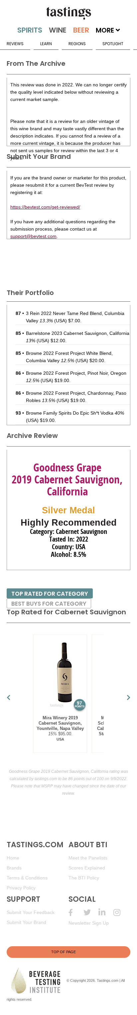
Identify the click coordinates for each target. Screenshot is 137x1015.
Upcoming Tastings (120, 912)
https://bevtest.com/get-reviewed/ (45, 207)
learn (46, 44)
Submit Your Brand (26, 922)
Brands (14, 867)
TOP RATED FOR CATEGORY (49, 594)
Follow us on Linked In (105, 912)
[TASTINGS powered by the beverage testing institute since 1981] (68, 13)
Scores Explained (86, 867)
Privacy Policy (21, 887)
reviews (15, 44)
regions (77, 44)
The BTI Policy (83, 877)
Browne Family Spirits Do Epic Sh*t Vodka (75, 413)
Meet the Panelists (87, 858)
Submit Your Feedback (31, 912)
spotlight (112, 44)
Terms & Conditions (27, 877)
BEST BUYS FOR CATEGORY (48, 604)
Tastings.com (107, 980)
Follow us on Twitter (90, 912)
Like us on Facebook (75, 912)
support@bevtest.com (33, 236)
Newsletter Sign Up (88, 923)
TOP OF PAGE (63, 952)
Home (13, 858)
